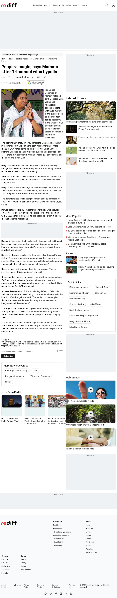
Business (89, 529)
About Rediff (3, 586)
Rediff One (57, 529)
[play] (90, 390)
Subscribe (8, 356)
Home (35, 5)
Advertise (17, 585)
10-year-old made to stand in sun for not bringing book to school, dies (91, 232)
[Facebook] (56, 593)
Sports (88, 535)
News (45, 5)
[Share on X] (51, 593)
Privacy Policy (27, 586)
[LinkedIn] (71, 593)
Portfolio (4, 573)
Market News (6, 566)
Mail (40, 5)
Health (23, 559)
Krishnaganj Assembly (79, 287)
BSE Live (4, 559)
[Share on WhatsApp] (46, 593)
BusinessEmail (67, 5)
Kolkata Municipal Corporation (83, 315)
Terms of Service (40, 586)
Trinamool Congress (40, 376)
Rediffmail (57, 525)
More (83, 5)
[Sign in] (113, 5)
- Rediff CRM (58, 542)
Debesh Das (102, 287)
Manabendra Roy (77, 298)
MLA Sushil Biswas (78, 327)
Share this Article (13, 83)
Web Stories (73, 377)
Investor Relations (56, 586)
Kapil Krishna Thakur (79, 310)
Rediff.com (90, 585)
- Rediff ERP (57, 546)
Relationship (26, 570)
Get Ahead (90, 542)
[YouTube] (66, 593)
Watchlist (5, 570)
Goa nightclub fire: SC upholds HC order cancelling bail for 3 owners (87, 245)
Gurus (75, 5)
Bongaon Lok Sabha (14, 376)
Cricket (88, 539)
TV (78, 5)
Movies (89, 532)
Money (55, 5)
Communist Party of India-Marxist (85, 304)
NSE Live (4, 563)
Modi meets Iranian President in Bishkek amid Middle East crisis (89, 238)
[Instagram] (61, 593)
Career (23, 566)
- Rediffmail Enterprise (61, 532)
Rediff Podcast (91, 552)
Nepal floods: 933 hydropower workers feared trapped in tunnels (90, 221)
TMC (35, 370)
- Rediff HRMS (58, 539)
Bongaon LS (100, 293)
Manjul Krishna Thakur (79, 321)
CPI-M (8, 382)
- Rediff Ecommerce (60, 535)
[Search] (106, 5)
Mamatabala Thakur (79, 293)
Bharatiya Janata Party (16, 370)
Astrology (90, 549)
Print (61, 351)
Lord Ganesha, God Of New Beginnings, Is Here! (90, 227)
